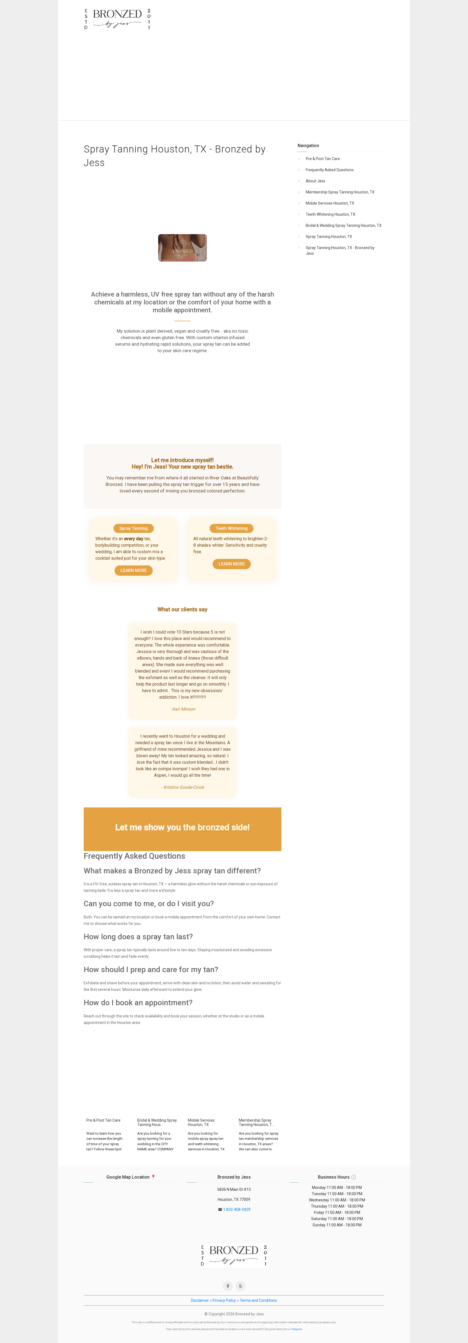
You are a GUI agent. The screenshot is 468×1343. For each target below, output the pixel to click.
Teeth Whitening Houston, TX (330, 214)
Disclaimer (200, 1300)
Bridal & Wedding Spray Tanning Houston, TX (344, 225)
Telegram (296, 1329)
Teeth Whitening (232, 528)
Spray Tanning (133, 528)
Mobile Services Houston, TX (330, 203)
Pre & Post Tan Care (323, 159)
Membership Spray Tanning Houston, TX (340, 192)
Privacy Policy (224, 1300)
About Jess (315, 181)
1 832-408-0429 (237, 1209)
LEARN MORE (134, 570)
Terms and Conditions (258, 1300)
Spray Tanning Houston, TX (329, 236)
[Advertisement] (234, 79)
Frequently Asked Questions (330, 170)
